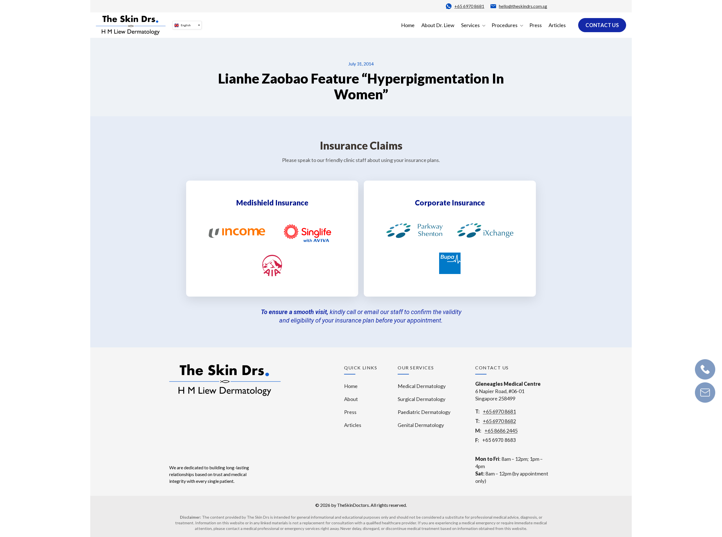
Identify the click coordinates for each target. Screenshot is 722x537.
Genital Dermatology (421, 425)
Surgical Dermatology (421, 399)
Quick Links (360, 367)
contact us (492, 367)
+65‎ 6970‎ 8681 (469, 6)
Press (535, 25)
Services (470, 25)
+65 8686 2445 (501, 431)
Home (408, 25)
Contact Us (602, 25)
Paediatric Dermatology (424, 412)
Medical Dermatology (422, 386)
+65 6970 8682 (499, 421)
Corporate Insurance (450, 202)
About (351, 399)
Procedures (505, 25)
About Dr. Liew (437, 25)
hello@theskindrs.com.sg (523, 6)
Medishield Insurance (272, 202)
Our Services (416, 367)
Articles (557, 25)
